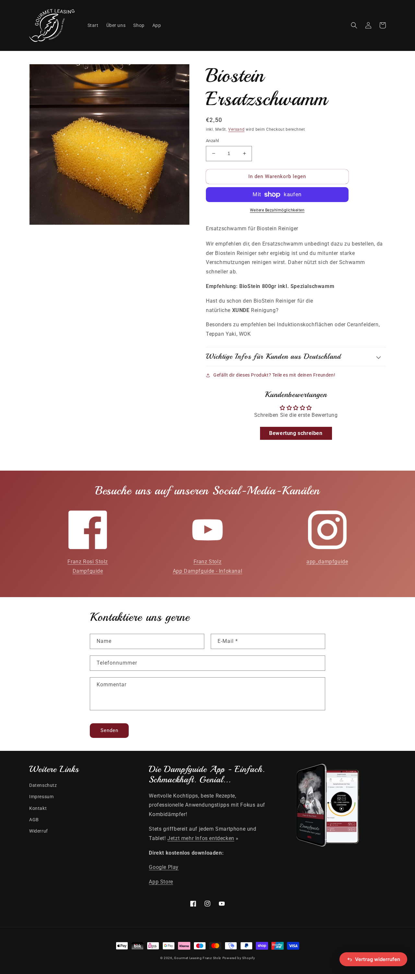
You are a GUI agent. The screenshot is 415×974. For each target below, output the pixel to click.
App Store (161, 882)
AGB (34, 819)
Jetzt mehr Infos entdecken (200, 838)
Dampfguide (88, 571)
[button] (354, 25)
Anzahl (212, 140)
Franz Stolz (208, 562)
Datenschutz (43, 785)
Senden (109, 730)
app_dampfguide (327, 562)
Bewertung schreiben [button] (295, 433)
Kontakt (38, 808)
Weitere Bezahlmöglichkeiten (277, 210)
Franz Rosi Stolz (87, 562)
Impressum (41, 796)
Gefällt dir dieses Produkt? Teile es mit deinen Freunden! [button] (274, 375)
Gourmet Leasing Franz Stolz (197, 958)
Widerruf (38, 831)
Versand (236, 129)
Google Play (164, 867)
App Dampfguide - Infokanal (208, 571)
